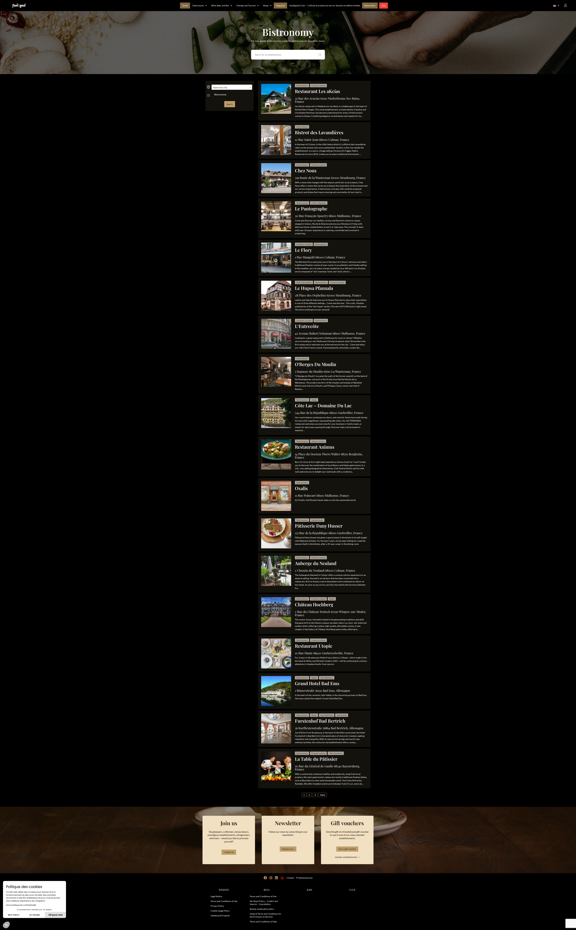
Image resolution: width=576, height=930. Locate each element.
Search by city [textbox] (220, 87)
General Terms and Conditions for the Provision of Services (265, 915)
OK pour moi (55, 914)
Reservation (369, 5)
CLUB (352, 889)
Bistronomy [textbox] (220, 94)
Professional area (304, 877)
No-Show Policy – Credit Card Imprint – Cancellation (264, 902)
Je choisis (34, 914)
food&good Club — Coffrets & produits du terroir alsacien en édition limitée (324, 5)
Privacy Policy (217, 906)
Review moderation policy (262, 909)
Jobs (383, 5)
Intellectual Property (220, 915)
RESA (267, 889)
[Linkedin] (276, 877)
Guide (185, 5)
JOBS (309, 889)
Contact (290, 877)
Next (322, 794)
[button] (556, 5)
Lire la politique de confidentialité (21, 905)
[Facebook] (265, 877)
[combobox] (232, 87)
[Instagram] (271, 877)
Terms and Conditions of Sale (263, 921)
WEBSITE (224, 889)
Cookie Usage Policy (220, 910)
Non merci (13, 914)
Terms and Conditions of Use (224, 901)
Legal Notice (216, 896)
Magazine (280, 5)
